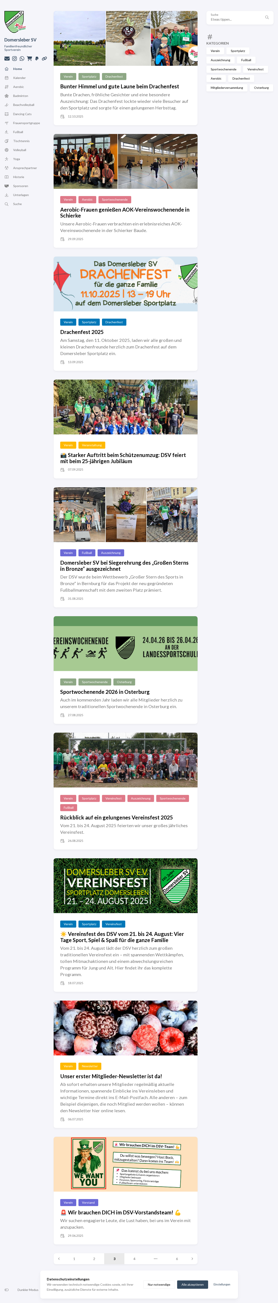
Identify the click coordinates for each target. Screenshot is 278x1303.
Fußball (246, 60)
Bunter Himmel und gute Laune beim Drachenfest (119, 86)
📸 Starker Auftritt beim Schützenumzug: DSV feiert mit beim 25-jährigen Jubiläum (123, 458)
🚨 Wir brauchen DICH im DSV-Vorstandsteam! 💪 (120, 1212)
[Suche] (267, 18)
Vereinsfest (255, 69)
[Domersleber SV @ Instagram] (14, 60)
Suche (214, 14)
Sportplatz (238, 51)
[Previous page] (59, 1258)
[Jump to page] (155, 1258)
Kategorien (217, 43)
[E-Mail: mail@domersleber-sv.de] (7, 60)
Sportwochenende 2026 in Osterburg (105, 692)
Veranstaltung (92, 445)
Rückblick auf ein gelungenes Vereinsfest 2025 (116, 817)
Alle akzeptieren (193, 1284)
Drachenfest (241, 78)
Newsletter (90, 1066)
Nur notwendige (159, 1284)
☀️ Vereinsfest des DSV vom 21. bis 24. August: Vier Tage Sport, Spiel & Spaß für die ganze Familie (122, 937)
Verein (215, 51)
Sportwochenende (223, 69)
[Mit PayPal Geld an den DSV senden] (37, 60)
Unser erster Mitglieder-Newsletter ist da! (111, 1076)
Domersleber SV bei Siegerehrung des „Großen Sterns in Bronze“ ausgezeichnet (124, 565)
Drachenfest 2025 (82, 332)
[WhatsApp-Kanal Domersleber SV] (22, 60)
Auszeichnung (220, 60)
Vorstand (88, 1202)
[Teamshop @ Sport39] (29, 60)
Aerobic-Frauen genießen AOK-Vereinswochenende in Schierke (124, 212)
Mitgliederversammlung (227, 87)
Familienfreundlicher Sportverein (18, 48)
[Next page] (192, 1258)
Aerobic (216, 78)
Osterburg (261, 87)
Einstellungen (222, 1284)
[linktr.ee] (44, 60)
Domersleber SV (20, 39)
